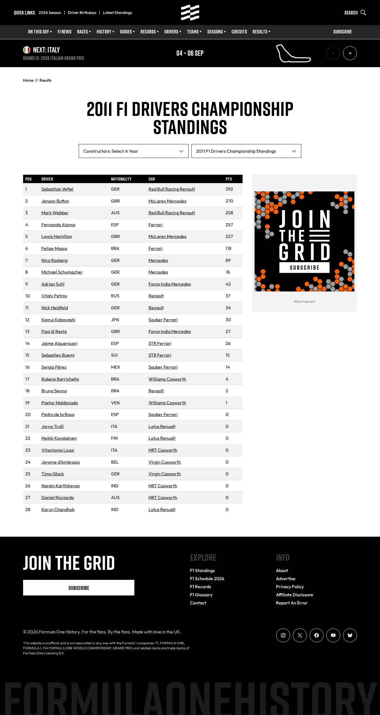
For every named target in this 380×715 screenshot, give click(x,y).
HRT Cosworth (163, 450)
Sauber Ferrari (163, 319)
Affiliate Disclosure (294, 594)
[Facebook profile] (317, 635)
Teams (193, 31)
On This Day (38, 31)
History (104, 31)
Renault (156, 295)
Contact (198, 602)
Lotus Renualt (162, 426)
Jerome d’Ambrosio (60, 462)
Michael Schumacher (62, 272)
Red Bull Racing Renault (172, 189)
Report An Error (292, 602)
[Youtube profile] (333, 635)
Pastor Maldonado (59, 402)
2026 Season (50, 12)
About (282, 570)
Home (28, 80)
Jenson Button (55, 201)
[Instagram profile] (283, 635)
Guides (126, 31)
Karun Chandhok (58, 509)
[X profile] (300, 635)
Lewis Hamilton (56, 236)
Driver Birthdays (82, 12)
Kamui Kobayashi (58, 319)
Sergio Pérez (53, 367)
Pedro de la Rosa (57, 414)
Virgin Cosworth (165, 462)
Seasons (215, 31)
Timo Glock (52, 473)
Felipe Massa (54, 248)
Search (351, 12)
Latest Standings (117, 12)
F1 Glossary (201, 594)
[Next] (350, 53)
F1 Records (200, 586)
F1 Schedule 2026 (207, 578)
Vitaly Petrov (54, 295)
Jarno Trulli (52, 426)
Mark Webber (55, 212)
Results (260, 31)
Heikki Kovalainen (59, 438)
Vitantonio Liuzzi (57, 450)
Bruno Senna (54, 390)
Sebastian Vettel (57, 189)
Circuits (239, 31)
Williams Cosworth (167, 379)
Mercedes (158, 260)
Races (82, 31)
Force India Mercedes (170, 284)
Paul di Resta (54, 331)
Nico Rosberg (54, 260)
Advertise (285, 578)
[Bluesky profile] (350, 635)
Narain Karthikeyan (60, 485)
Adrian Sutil (53, 284)
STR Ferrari (160, 343)
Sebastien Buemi (58, 355)
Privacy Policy (290, 586)
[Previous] (333, 53)
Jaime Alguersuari (59, 343)
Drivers (171, 31)
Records (148, 31)
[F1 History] (190, 12)
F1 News (64, 31)
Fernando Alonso (58, 224)
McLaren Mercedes (167, 201)
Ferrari (156, 224)
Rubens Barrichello (60, 379)
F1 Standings (202, 570)
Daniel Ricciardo (57, 497)
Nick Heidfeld (54, 307)
